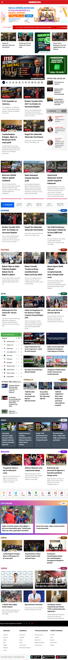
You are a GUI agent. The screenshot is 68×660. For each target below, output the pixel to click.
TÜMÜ (63, 111)
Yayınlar (37, 637)
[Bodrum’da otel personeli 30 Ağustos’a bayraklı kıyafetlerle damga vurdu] (56, 459)
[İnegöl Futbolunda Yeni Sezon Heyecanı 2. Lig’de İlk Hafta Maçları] (33, 339)
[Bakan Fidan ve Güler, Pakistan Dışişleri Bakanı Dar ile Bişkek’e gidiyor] (11, 258)
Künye (21, 640)
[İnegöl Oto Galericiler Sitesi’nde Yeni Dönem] (8, 36)
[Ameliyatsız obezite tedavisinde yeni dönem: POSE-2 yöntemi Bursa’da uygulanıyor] (56, 596)
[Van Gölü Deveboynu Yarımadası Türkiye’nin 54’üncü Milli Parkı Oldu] (56, 218)
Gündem (4, 170)
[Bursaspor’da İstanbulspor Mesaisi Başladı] (33, 361)
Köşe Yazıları (6, 96)
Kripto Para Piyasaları (25, 647)
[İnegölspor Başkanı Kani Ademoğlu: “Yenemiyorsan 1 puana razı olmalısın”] (5, 387)
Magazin (5, 647)
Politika (5, 645)
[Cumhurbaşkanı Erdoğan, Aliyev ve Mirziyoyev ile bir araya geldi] (50, 101)
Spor (4, 642)
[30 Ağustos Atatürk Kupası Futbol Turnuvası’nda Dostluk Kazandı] (56, 361)
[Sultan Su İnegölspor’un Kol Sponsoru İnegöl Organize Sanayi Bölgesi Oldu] (33, 302)
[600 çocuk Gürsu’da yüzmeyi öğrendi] (56, 302)
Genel (26, 170)
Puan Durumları (39, 635)
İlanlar (5, 640)
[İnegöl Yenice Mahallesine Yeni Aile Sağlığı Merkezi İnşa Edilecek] (59, 36)
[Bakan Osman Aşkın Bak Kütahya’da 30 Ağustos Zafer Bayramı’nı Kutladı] (56, 339)
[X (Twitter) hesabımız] (26, 623)
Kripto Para (38, 640)
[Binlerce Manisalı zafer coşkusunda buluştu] (34, 459)
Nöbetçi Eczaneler (39, 642)
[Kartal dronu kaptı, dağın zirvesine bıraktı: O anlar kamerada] (51, 515)
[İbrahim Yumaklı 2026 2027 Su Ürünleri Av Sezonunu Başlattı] (50, 91)
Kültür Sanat (53, 642)
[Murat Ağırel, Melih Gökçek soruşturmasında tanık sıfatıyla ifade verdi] (56, 258)
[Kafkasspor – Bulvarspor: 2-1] (5, 413)
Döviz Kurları (22, 645)
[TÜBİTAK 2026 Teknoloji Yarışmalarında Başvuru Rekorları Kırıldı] (30, 385)
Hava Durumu (38, 645)
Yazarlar (21, 637)
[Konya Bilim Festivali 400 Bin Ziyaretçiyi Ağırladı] (45, 385)
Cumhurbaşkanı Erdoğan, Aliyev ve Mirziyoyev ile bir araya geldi (47, 27)
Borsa (21, 642)
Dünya (4, 129)
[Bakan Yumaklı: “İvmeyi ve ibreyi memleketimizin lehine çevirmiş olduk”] (33, 258)
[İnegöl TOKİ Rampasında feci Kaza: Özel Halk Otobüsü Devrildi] (42, 426)
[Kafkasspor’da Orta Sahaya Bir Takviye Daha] (25, 36)
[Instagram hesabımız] (29, 623)
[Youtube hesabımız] (32, 623)
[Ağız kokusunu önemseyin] (33, 596)
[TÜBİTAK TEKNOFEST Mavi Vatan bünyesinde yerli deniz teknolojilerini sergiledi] (60, 385)
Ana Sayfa (22, 635)
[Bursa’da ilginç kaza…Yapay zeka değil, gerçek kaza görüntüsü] (59, 426)
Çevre (51, 637)
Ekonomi (27, 96)
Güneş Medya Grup (18, 657)
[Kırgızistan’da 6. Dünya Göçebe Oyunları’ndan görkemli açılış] (34, 546)
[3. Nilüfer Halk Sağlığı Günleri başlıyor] (11, 596)
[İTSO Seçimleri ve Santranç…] (50, 84)
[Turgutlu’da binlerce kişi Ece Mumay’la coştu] (12, 459)
